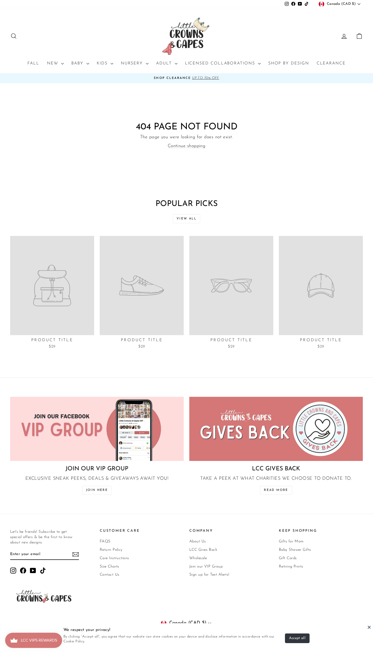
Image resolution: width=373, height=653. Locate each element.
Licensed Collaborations (221, 63)
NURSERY (133, 63)
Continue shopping (187, 146)
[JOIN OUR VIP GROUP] (97, 429)
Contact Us (110, 575)
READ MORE (276, 490)
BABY (78, 63)
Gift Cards (288, 558)
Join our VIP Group (206, 567)
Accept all (297, 638)
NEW (53, 63)
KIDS (103, 63)
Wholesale (198, 558)
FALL (33, 63)
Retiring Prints (291, 567)
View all (186, 218)
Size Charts (109, 567)
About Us (197, 541)
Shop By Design (288, 63)
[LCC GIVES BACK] (276, 429)
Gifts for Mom (291, 541)
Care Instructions (114, 558)
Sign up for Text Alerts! (209, 575)
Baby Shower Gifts (295, 550)
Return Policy (111, 550)
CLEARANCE (331, 63)
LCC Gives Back (203, 550)
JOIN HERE (97, 490)
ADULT (165, 63)
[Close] (369, 627)
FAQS (105, 541)
